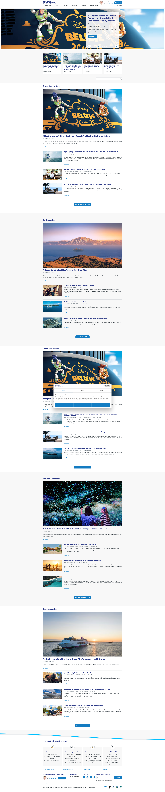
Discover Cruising (94, 5)
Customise (81, 405)
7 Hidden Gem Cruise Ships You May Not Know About (65, 270)
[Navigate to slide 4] (104, 46)
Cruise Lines (83, 5)
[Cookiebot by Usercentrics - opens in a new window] (104, 386)
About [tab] (101, 390)
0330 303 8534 (52, 778)
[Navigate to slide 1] (98, 46)
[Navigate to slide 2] (100, 46)
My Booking (118, 5)
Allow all (101, 405)
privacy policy (109, 780)
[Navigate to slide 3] (102, 46)
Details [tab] (82, 390)
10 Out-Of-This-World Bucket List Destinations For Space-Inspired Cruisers (75, 529)
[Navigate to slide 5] (106, 46)
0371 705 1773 (109, 3)
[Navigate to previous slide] (89, 46)
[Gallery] (82, 29)
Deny (64, 405)
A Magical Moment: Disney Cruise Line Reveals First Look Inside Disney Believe (76, 136)
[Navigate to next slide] (116, 46)
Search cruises (48, 5)
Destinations (74, 5)
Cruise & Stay (65, 5)
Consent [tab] (63, 390)
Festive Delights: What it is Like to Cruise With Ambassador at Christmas (74, 659)
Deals (57, 5)
